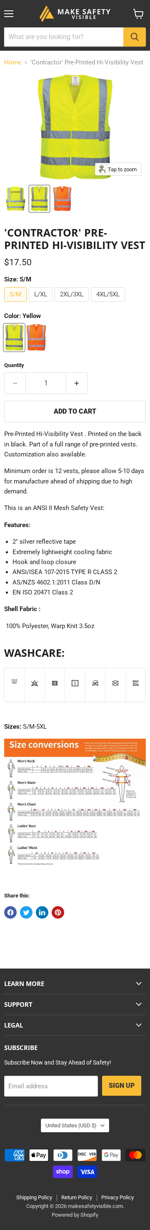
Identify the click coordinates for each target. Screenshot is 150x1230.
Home (12, 62)
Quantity (14, 365)
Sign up (122, 1085)
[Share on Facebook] (10, 912)
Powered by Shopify (75, 1215)
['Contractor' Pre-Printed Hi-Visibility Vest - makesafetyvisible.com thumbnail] (16, 198)
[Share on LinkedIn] (42, 912)
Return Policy (76, 1197)
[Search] (134, 37)
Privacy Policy (117, 1197)
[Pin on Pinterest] (58, 912)
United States (71, 1125)
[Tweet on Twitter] (26, 912)
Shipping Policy (34, 1197)
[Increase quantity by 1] (77, 383)
